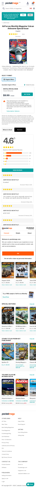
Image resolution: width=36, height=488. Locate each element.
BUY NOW (27, 94)
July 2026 (19, 280)
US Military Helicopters (21, 326)
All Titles (4, 421)
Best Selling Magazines (8, 427)
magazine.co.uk (22, 470)
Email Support (21, 424)
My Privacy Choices (7, 457)
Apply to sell (5, 478)
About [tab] (29, 233)
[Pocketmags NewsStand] (11, 3)
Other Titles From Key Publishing (11, 339)
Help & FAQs (21, 421)
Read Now (6, 297)
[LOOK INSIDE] (18, 63)
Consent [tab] (6, 233)
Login (3, 481)
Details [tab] (18, 233)
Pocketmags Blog (6, 433)
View (3, 285)
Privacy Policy (5, 442)
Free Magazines (6, 430)
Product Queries (6, 464)
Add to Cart (9, 285)
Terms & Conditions (7, 451)
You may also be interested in (8, 375)
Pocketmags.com (22, 467)
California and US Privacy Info (8, 447)
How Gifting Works (23, 432)
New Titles (4, 424)
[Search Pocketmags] (3, 9)
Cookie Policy (5, 454)
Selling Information (6, 475)
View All (32, 304)
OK (18, 253)
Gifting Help (21, 435)
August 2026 (6, 280)
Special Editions (9, 304)
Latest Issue (6, 22)
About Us (20, 464)
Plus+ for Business (6, 439)
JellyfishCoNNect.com (24, 473)
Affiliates (4, 467)
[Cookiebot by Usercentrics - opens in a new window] (26, 228)
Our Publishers (5, 436)
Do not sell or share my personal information (18, 258)
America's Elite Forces (7, 326)
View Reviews (17, 170)
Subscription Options (13, 111)
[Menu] (3, 3)
